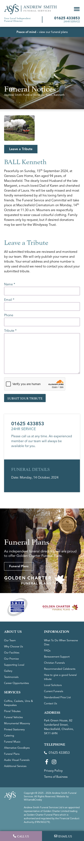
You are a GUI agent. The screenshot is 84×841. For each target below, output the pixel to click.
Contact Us (50, 703)
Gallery (8, 671)
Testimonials (11, 677)
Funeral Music (12, 741)
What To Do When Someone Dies (61, 642)
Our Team (10, 640)
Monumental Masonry (17, 723)
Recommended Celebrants (59, 669)
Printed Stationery (14, 729)
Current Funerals (53, 691)
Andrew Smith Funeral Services (24, 95)
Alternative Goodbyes (17, 747)
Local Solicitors (53, 685)
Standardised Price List (57, 697)
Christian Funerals (54, 662)
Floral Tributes (12, 711)
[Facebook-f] (46, 761)
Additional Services (15, 766)
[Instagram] (53, 761)
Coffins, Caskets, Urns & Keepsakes (18, 703)
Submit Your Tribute (24, 398)
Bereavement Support (57, 656)
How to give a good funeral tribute (60, 677)
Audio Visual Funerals (17, 760)
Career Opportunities (16, 683)
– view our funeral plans (42, 32)
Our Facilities (11, 652)
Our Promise (11, 658)
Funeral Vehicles (13, 717)
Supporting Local (14, 664)
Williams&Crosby (33, 799)
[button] (77, 9)
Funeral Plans (12, 754)
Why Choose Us (13, 646)
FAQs (47, 650)
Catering (9, 735)
